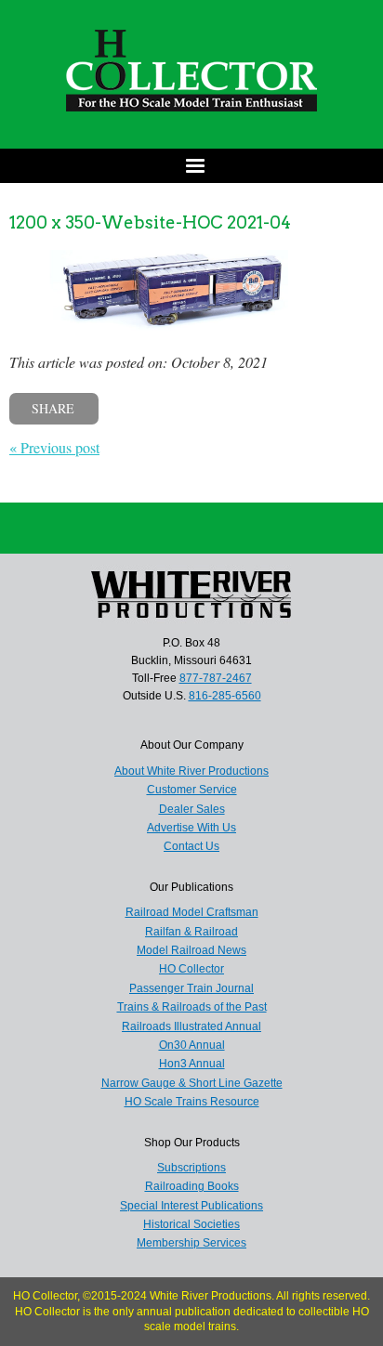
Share (53, 408)
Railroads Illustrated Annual (191, 1026)
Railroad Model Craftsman (191, 912)
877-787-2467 (215, 678)
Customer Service (192, 789)
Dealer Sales (192, 809)
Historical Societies (191, 1224)
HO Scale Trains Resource (192, 1101)
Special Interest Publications (191, 1205)
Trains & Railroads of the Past (192, 1006)
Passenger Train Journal (191, 988)
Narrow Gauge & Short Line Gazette (192, 1083)
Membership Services (191, 1242)
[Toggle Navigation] (191, 166)
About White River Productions (191, 771)
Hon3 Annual (192, 1063)
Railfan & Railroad (191, 931)
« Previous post (54, 447)
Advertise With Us (191, 827)
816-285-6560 (225, 695)
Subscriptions (191, 1167)
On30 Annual (192, 1045)
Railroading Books (192, 1186)
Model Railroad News (191, 950)
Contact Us (191, 846)
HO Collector (191, 968)
